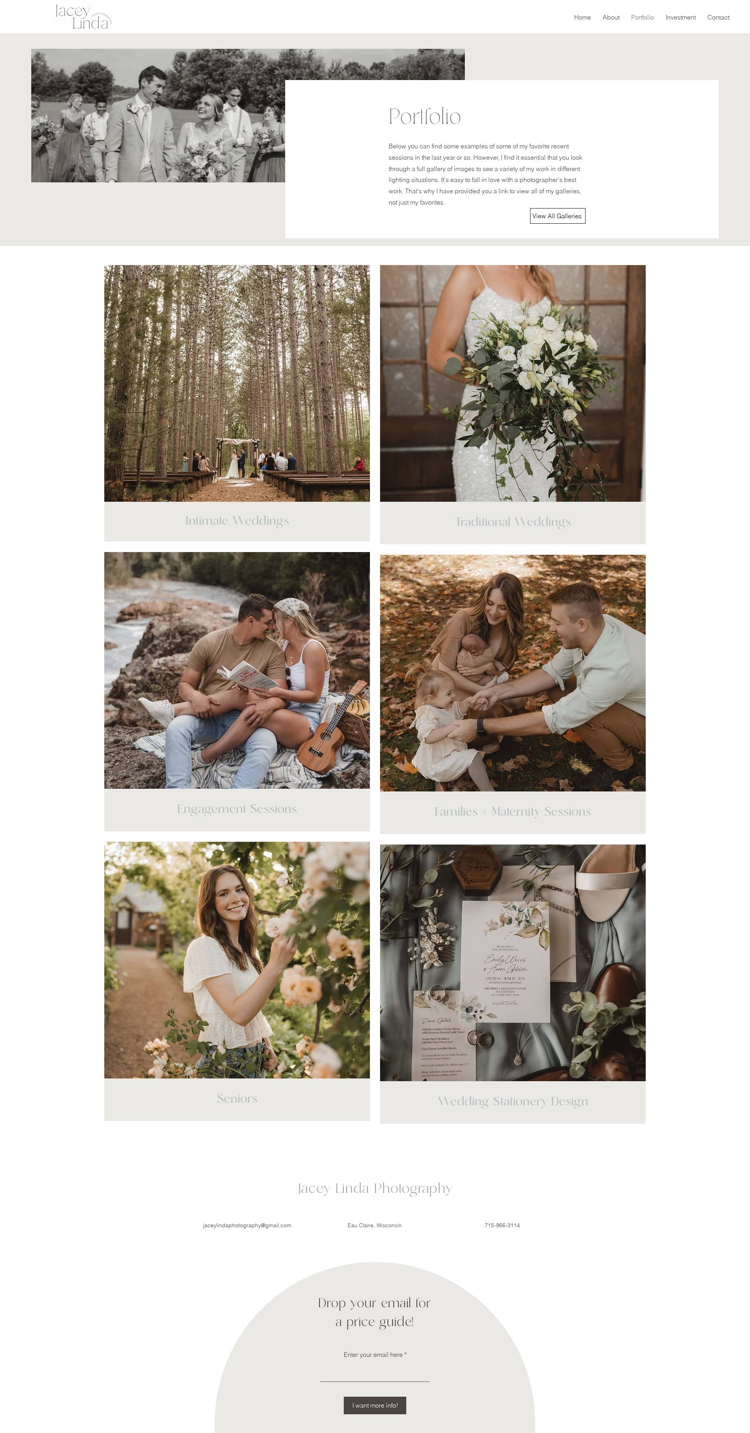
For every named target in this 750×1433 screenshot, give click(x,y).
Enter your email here (373, 1354)
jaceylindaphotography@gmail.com (247, 1225)
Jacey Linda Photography (375, 1189)
